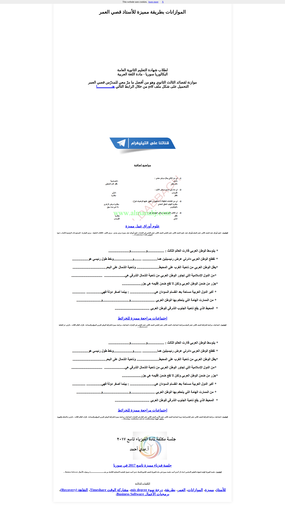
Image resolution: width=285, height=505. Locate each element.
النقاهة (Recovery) (74, 490)
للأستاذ (221, 490)
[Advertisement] (142, 44)
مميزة (209, 490)
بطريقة (170, 490)
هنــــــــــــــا (105, 86)
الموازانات (195, 490)
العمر (182, 490)
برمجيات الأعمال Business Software (143, 494)
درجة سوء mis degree (147, 490)
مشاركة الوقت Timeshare (109, 490)
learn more (153, 2)
